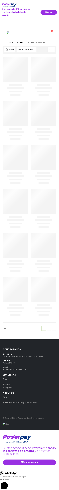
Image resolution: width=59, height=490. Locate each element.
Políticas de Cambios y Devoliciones (20, 402)
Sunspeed (7, 387)
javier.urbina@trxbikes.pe (14, 369)
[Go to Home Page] (3, 42)
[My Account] (37, 33)
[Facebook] (50, 23)
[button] (5, 32)
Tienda (6, 397)
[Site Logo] (14, 32)
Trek (5, 379)
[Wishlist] (43, 33)
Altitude (6, 384)
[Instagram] (54, 23)
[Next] (54, 328)
